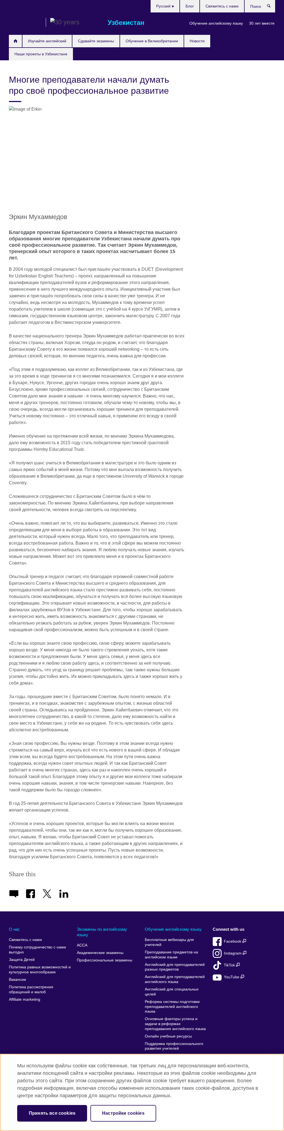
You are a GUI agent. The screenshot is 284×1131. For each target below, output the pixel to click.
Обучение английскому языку (216, 23)
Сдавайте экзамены (96, 41)
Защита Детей (22, 960)
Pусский (164, 6)
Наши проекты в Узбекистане (40, 54)
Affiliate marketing (24, 999)
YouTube (232, 977)
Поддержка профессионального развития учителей (174, 1046)
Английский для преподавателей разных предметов (175, 967)
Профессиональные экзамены (104, 960)
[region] (142, 1092)
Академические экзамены (100, 953)
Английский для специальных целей (172, 991)
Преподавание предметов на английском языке (171, 954)
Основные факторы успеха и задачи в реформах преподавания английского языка (175, 1024)
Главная (15, 41)
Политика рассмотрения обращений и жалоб (31, 989)
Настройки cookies (123, 1113)
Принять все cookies (52, 1113)
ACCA (82, 945)
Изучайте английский (47, 41)
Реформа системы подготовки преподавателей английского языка (172, 1006)
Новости (197, 41)
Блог (190, 6)
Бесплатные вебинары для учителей (169, 942)
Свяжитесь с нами (222, 6)
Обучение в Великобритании (152, 41)
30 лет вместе (262, 23)
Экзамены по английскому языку (102, 932)
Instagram (233, 953)
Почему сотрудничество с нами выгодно (37, 949)
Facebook (233, 941)
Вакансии (17, 979)
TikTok (230, 965)
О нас (14, 929)
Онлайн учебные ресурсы (168, 1036)
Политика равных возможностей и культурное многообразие (40, 969)
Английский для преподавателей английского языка (175, 979)
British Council (25, 22)
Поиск (271, 7)
